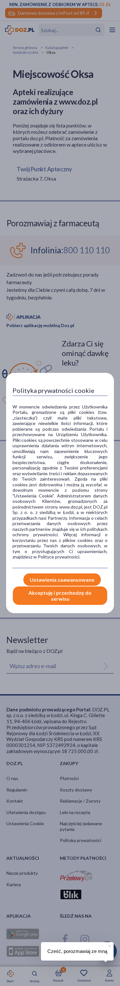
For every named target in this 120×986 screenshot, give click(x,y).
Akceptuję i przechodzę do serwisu (60, 596)
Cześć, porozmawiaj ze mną (77, 951)
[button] (109, 945)
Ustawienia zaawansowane (62, 580)
